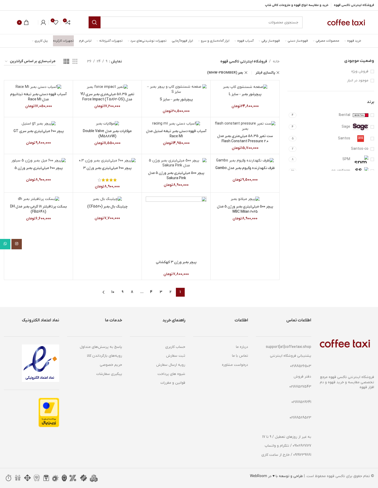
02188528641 (301, 402)
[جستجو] (95, 22)
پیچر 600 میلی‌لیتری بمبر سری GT (39, 131)
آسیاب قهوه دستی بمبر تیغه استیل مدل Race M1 (176, 134)
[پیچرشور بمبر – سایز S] (176, 89)
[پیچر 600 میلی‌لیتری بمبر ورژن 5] (38, 160)
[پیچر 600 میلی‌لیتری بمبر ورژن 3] (107, 160)
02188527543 (300, 386)
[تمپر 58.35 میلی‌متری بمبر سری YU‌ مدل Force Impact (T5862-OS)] (107, 86)
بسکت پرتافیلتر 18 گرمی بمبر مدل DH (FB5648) (38, 209)
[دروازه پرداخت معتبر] (48, 412)
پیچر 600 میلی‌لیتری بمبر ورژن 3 (107, 168)
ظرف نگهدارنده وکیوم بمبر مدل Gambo (245, 168)
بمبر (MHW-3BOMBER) (225, 72)
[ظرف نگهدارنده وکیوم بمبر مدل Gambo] (245, 160)
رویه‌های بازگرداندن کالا (104, 355)
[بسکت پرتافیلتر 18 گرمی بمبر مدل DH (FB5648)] (38, 199)
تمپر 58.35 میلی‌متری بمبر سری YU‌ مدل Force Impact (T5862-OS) (107, 97)
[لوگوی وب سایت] (345, 22)
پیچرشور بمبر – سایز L (245, 94)
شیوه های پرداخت (171, 374)
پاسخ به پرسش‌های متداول (101, 346)
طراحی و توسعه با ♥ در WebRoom (276, 476)
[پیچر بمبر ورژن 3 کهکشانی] (176, 227)
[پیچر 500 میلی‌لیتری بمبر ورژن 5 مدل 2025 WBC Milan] (245, 199)
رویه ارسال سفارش (170, 364)
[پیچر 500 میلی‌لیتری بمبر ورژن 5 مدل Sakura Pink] (176, 163)
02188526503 (300, 366)
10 (112, 292)
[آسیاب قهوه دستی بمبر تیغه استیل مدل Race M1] (176, 123)
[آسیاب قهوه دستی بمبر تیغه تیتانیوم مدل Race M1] (38, 86)
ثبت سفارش (175, 355)
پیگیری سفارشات (109, 374)
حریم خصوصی (111, 364)
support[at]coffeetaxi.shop (288, 346)
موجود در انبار (357, 80)
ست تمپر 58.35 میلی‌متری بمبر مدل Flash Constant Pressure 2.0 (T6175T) (245, 141)
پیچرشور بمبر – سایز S (176, 99)
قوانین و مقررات (173, 382)
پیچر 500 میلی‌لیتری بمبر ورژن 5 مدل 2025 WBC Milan (245, 209)
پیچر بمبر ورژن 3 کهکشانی (176, 262)
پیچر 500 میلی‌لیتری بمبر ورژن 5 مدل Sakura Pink (176, 176)
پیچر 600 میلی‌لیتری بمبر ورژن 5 (39, 168)
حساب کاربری (175, 346)
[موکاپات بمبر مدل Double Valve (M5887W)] (107, 123)
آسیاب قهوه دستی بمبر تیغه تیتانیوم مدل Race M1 (38, 97)
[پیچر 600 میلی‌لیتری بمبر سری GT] (38, 123)
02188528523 (300, 417)
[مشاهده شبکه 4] (66, 61)
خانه (276, 61)
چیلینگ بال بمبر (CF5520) (107, 206)
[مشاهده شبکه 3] (74, 61)
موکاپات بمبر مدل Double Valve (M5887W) (107, 134)
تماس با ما (240, 355)
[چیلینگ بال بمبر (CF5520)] (107, 199)
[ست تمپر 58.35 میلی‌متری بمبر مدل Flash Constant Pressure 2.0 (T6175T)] (245, 126)
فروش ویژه (359, 71)
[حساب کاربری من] (43, 22)
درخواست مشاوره (235, 364)
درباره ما (242, 346)
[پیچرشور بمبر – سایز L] (245, 86)
